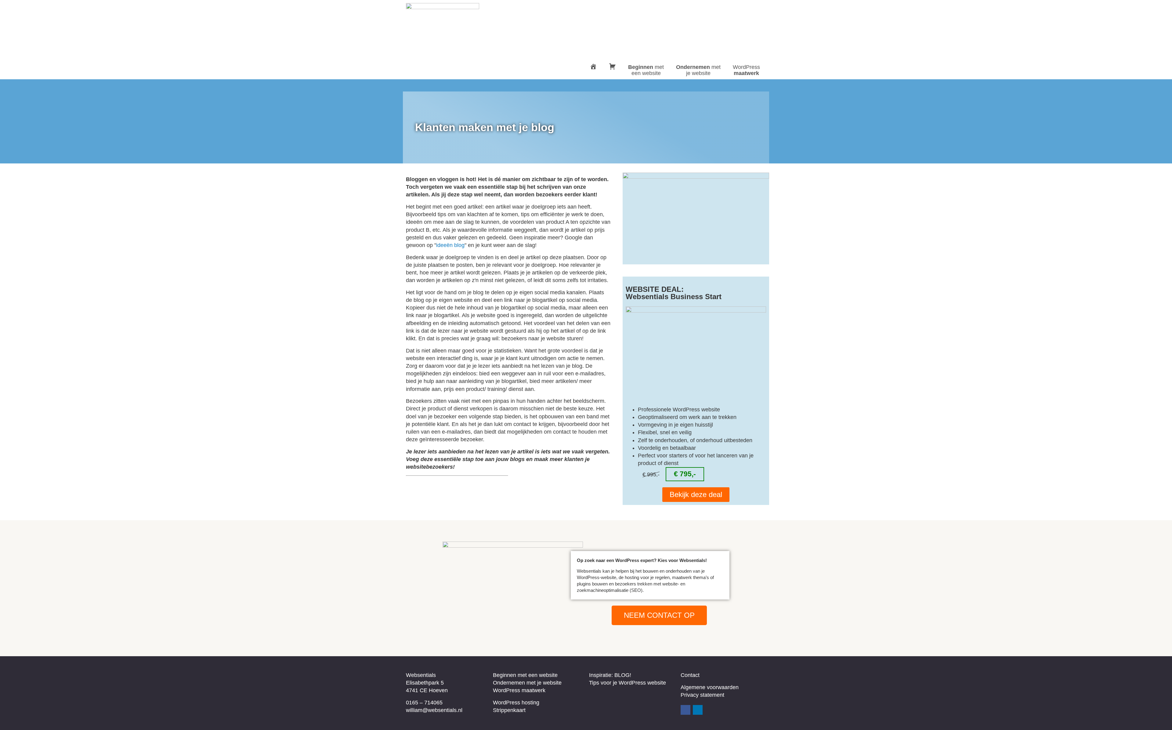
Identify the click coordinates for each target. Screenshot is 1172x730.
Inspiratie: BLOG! (610, 675)
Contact (690, 675)
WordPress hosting (516, 703)
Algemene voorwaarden (710, 687)
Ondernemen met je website (527, 683)
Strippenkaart (509, 710)
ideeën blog (450, 245)
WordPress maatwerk (519, 690)
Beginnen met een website (525, 675)
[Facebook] (685, 710)
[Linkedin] (698, 710)
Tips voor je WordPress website (627, 683)
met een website (646, 70)
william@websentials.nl (434, 710)
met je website (698, 70)
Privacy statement (702, 695)
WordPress (746, 70)
